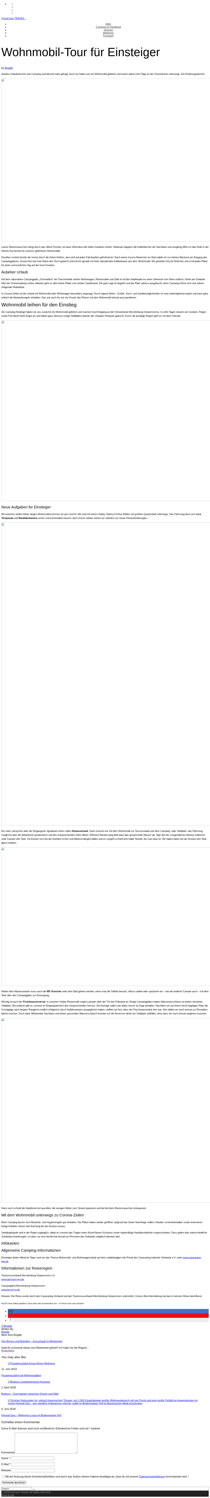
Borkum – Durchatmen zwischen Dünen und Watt (29, 1393)
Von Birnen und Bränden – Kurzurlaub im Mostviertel (31, 1341)
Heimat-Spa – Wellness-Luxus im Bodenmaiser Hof (31, 1415)
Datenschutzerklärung (152, 1476)
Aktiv (108, 24)
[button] (10, 1311)
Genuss (108, 30)
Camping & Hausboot (108, 27)
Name (5, 1458)
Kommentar (8, 1452)
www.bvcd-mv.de (10, 1289)
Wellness (108, 33)
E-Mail (5, 1464)
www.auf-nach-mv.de (12, 1279)
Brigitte (9, 68)
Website (6, 1470)
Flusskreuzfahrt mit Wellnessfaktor (21, 1375)
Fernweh (108, 35)
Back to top (7, 1495)
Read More (7, 1350)
